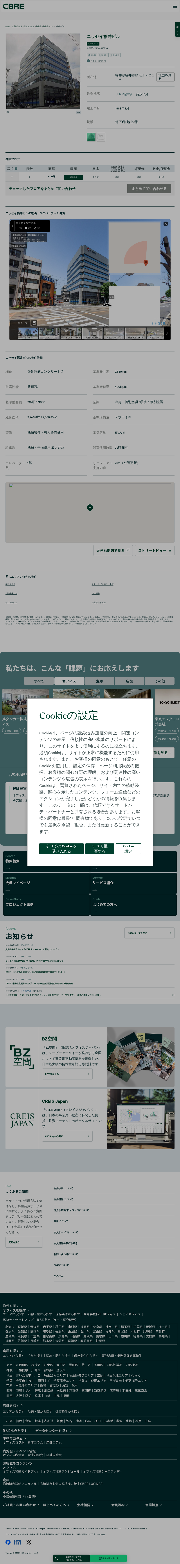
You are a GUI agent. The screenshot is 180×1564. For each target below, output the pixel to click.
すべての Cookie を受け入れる (61, 848)
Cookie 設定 (128, 848)
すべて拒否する (99, 848)
